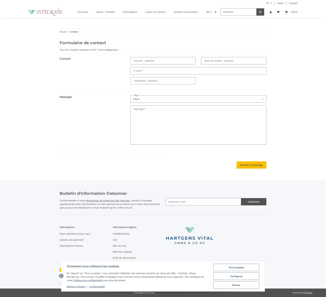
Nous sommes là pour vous (75, 233)
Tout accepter (236, 267)
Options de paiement (72, 239)
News (280, 3)
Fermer (236, 285)
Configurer (236, 276)
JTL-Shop (308, 292)
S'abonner (254, 201)
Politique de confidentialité (88, 280)
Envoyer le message (251, 165)
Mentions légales (76, 286)
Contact (293, 3)
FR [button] (267, 3)
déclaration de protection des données (108, 200)
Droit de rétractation (124, 257)
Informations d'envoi (71, 245)
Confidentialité (97, 286)
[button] (270, 12)
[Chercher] (260, 12)
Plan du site (119, 245)
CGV (115, 239)
